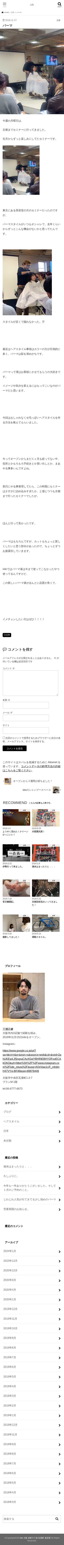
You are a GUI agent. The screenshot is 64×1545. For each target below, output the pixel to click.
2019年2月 (9, 1405)
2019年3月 (9, 1395)
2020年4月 (9, 1289)
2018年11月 (10, 1434)
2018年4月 (9, 1492)
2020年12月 (10, 1270)
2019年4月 (9, 1386)
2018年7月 (9, 1463)
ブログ (7, 1111)
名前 (6, 700)
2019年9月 (9, 1337)
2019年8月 (9, 1347)
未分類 (7, 1140)
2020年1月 (9, 1299)
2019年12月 (10, 1308)
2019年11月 (10, 1318)
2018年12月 (10, 1424)
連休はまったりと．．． (17, 1166)
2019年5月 (9, 1376)
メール (7, 712)
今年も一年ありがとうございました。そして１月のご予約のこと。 (29, 1187)
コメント (9, 668)
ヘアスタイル (11, 1121)
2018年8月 (9, 1453)
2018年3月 (9, 1501)
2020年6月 (9, 1279)
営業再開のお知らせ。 (16, 1209)
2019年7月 (9, 1357)
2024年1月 (9, 1250)
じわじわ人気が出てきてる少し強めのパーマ (29, 1199)
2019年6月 (9, 1366)
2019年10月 (10, 1328)
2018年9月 (9, 1444)
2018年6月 (9, 1473)
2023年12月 (10, 1260)
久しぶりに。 (11, 1175)
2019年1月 (9, 1415)
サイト (6, 725)
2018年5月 (9, 1482)
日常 (8, 635)
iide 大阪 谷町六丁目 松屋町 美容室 (35, 1538)
